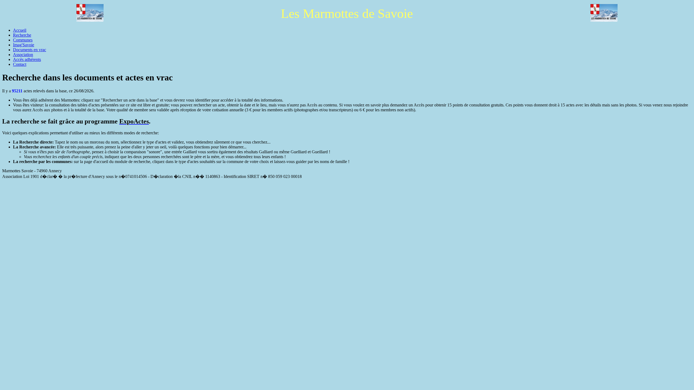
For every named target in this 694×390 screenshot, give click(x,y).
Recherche (22, 35)
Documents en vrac (29, 49)
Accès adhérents (27, 59)
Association (23, 54)
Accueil (19, 30)
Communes (23, 40)
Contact (19, 64)
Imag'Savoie (23, 45)
